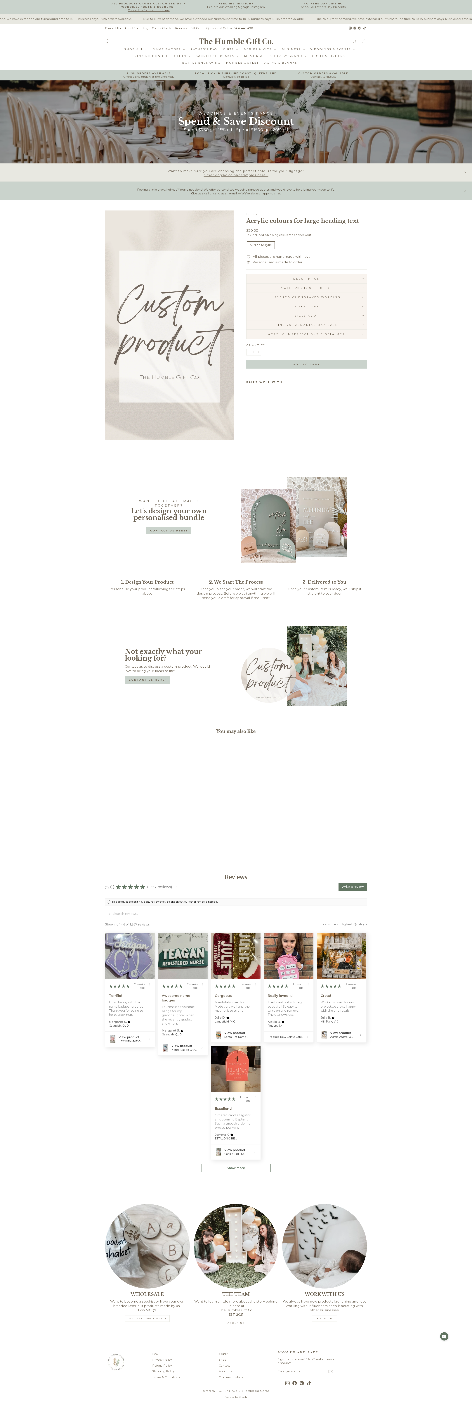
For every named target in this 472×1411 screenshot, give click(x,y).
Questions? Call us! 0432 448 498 (229, 28)
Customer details (231, 1377)
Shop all (134, 49)
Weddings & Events (331, 49)
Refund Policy (162, 1365)
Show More (125, 1014)
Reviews (181, 28)
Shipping (271, 235)
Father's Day (204, 49)
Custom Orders (328, 56)
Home (250, 214)
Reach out (324, 1318)
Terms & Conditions (166, 1377)
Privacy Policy (162, 1359)
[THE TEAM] (236, 1246)
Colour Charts (161, 28)
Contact (224, 1365)
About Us (131, 28)
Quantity (256, 345)
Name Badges (167, 49)
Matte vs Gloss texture (306, 287)
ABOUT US (236, 1323)
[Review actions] (149, 984)
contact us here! (169, 530)
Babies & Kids (258, 49)
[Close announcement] (465, 172)
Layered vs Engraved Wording (307, 297)
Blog (145, 28)
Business (292, 49)
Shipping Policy (163, 1371)
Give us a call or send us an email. (214, 193)
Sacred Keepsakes (216, 56)
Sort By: (331, 924)
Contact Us (113, 28)
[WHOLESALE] (147, 1246)
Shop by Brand (287, 56)
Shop (223, 1359)
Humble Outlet (242, 62)
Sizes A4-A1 (307, 315)
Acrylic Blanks (280, 62)
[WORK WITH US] (324, 1246)
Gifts (229, 49)
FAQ (155, 1353)
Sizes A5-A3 (306, 306)
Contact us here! (147, 679)
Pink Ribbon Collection (161, 56)
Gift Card (196, 28)
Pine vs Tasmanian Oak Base (306, 324)
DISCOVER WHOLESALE (147, 1318)
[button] (175, 887)
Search (224, 1353)
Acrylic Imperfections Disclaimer (306, 334)
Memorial (254, 56)
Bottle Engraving (201, 62)
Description (306, 278)
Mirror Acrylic (261, 245)
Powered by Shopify (236, 1397)
